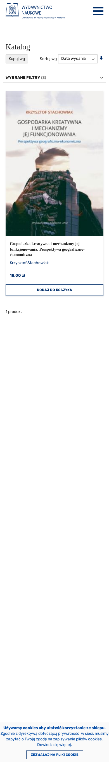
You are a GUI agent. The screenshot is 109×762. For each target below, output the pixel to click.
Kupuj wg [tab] (17, 58)
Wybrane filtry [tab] (23, 77)
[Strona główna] (35, 11)
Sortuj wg (48, 58)
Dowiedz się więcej (54, 744)
